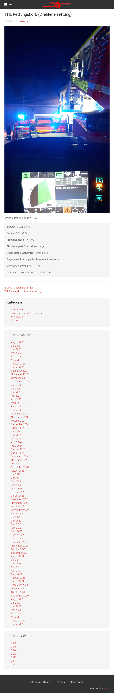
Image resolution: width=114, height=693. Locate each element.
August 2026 (17, 342)
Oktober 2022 (18, 506)
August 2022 (17, 513)
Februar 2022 (18, 535)
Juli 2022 (15, 517)
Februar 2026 (18, 363)
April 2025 (16, 399)
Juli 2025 (15, 388)
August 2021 (17, 556)
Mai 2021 (16, 567)
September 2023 (20, 467)
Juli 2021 (15, 560)
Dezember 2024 (19, 413)
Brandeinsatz (18, 309)
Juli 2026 (15, 345)
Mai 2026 (16, 353)
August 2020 (17, 599)
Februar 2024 (18, 449)
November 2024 (19, 417)
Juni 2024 (16, 435)
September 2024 (20, 424)
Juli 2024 (15, 431)
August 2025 (17, 385)
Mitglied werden (77, 682)
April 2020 (16, 613)
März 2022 (16, 531)
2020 (13, 664)
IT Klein (107, 688)
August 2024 (17, 428)
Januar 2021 (17, 581)
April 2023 (16, 485)
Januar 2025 (17, 410)
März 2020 (16, 617)
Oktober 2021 (18, 549)
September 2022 (20, 510)
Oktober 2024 (18, 420)
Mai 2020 (16, 610)
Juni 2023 (16, 477)
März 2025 (16, 403)
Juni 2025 (16, 392)
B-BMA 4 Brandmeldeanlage (19, 287)
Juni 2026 (16, 349)
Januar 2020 (17, 624)
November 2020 (19, 588)
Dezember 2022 (19, 499)
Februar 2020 (18, 620)
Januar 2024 (17, 452)
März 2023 (16, 488)
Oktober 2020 (18, 592)
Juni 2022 (16, 520)
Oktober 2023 (18, 463)
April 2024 (16, 442)
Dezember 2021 (19, 542)
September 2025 (20, 381)
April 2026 (16, 356)
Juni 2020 (16, 606)
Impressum (60, 682)
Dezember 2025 (19, 370)
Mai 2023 (16, 481)
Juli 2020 (15, 602)
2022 (13, 657)
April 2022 (16, 527)
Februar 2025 (18, 406)
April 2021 (16, 570)
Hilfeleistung (22, 21)
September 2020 (20, 595)
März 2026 (16, 360)
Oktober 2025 (18, 378)
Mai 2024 (16, 438)
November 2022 (19, 502)
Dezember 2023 (19, 456)
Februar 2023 (18, 492)
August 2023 (17, 470)
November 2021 (19, 545)
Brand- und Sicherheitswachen (26, 313)
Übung (14, 320)
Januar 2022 (17, 538)
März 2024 (16, 445)
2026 (13, 643)
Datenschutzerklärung (40, 682)
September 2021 (20, 552)
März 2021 (16, 574)
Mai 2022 (16, 524)
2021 (13, 661)
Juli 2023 (15, 474)
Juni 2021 (16, 563)
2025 (13, 646)
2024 (13, 650)
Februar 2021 (18, 577)
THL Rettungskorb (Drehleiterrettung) (23, 291)
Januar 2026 (17, 367)
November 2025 (19, 374)
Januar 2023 (17, 495)
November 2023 (19, 460)
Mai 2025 (16, 395)
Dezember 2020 (19, 585)
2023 (13, 653)
